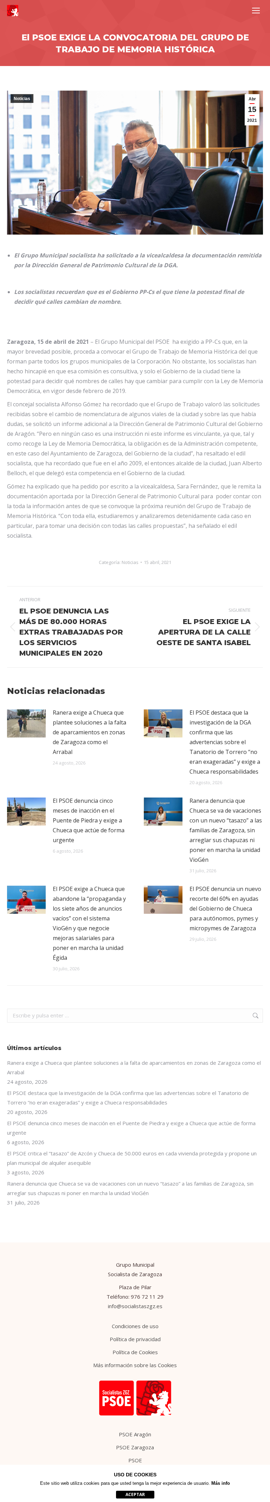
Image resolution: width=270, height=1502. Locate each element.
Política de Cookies (135, 1352)
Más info (220, 1483)
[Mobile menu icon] (256, 11)
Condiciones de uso (135, 1326)
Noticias (22, 98)
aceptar (135, 1494)
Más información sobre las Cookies (135, 1365)
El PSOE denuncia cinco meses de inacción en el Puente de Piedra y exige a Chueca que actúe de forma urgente (88, 820)
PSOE (135, 1460)
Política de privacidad (135, 1339)
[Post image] (26, 723)
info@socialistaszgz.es (135, 1306)
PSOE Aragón (135, 1434)
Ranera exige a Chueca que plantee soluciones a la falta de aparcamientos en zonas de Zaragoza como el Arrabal (89, 732)
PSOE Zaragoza (135, 1447)
